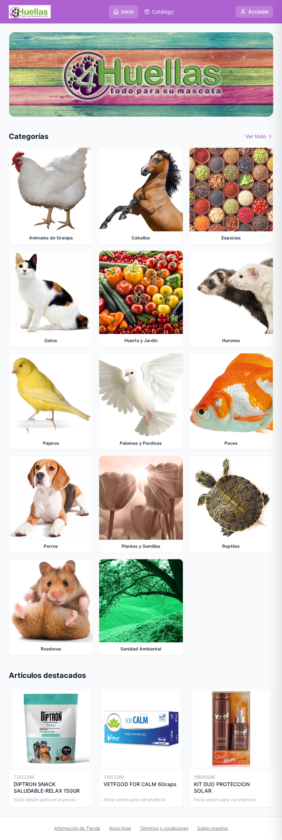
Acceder (258, 11)
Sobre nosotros (212, 828)
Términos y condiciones (164, 828)
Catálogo (163, 11)
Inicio (127, 11)
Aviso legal (120, 828)
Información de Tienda (77, 828)
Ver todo (255, 136)
